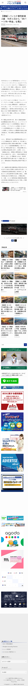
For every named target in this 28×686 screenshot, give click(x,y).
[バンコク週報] (14, 2)
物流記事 (13, 221)
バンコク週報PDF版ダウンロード (9, 680)
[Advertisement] (14, 63)
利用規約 (23, 680)
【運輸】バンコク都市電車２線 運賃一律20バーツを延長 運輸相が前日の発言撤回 (18, 189)
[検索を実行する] (25, 344)
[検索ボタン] (25, 2)
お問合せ (18, 680)
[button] (12, 240)
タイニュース (6, 221)
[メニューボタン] (2, 2)
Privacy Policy (14, 681)
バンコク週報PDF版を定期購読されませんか (13, 678)
